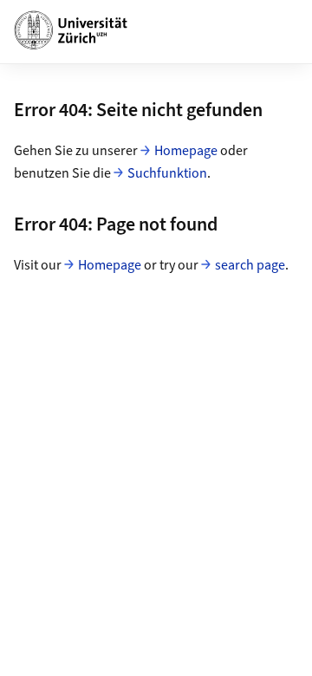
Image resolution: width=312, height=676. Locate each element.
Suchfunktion (167, 173)
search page (250, 265)
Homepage (186, 150)
